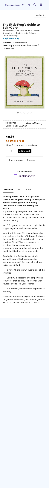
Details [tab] (28, 189)
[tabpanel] (24, 253)
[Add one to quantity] (15, 151)
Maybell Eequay (11, 38)
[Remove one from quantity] (8, 151)
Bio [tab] (19, 189)
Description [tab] (8, 189)
